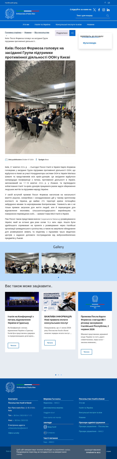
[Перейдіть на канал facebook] (98, 9)
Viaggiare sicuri (49, 412)
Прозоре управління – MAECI (91, 431)
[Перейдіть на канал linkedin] (107, 9)
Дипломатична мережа (53, 407)
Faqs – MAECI (49, 442)
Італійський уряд (11, 2)
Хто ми (82, 402)
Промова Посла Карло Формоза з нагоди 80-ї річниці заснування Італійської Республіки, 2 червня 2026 (95, 323)
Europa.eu (51, 432)
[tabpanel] (22, 264)
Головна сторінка (13, 32)
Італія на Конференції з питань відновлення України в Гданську (21, 320)
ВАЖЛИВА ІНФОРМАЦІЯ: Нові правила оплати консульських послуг (58, 320)
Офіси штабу (13, 433)
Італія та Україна (86, 407)
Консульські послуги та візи (90, 412)
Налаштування (93, 450)
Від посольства (42, 32)
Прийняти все (93, 452)
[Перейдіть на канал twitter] (94, 9)
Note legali (10, 451)
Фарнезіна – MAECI (52, 402)
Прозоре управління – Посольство (93, 426)
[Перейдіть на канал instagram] (103, 9)
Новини (28, 32)
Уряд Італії (51, 426)
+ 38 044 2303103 (20, 420)
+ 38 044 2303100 (19, 415)
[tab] (58, 277)
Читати (15, 345)
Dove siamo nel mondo (52, 417)
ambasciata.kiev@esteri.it (18, 428)
